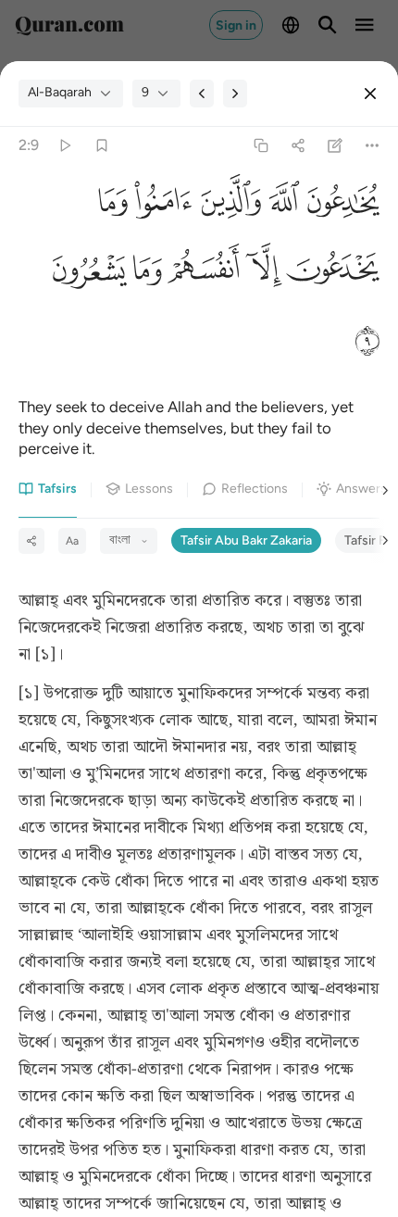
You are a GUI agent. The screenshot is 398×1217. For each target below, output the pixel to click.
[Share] (297, 145)
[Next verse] (235, 93)
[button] (339, 203)
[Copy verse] (260, 145)
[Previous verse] (202, 93)
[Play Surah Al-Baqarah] (64, 145)
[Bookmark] (101, 145)
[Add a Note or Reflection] (335, 145)
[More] (372, 145)
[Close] (370, 93)
